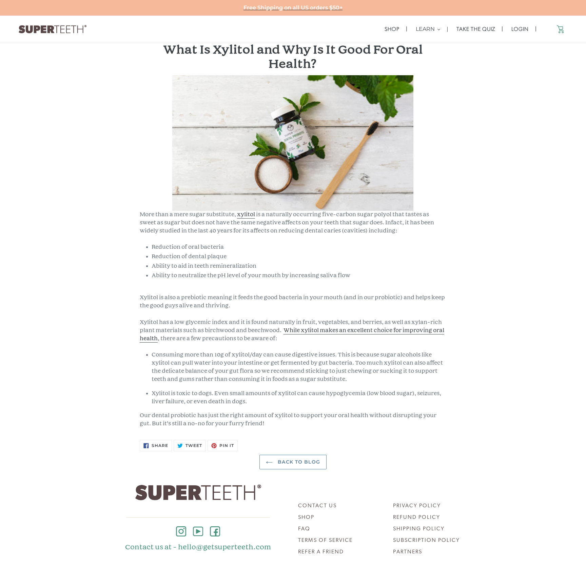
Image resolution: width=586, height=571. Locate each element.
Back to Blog (298, 462)
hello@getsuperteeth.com (224, 547)
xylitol (246, 214)
